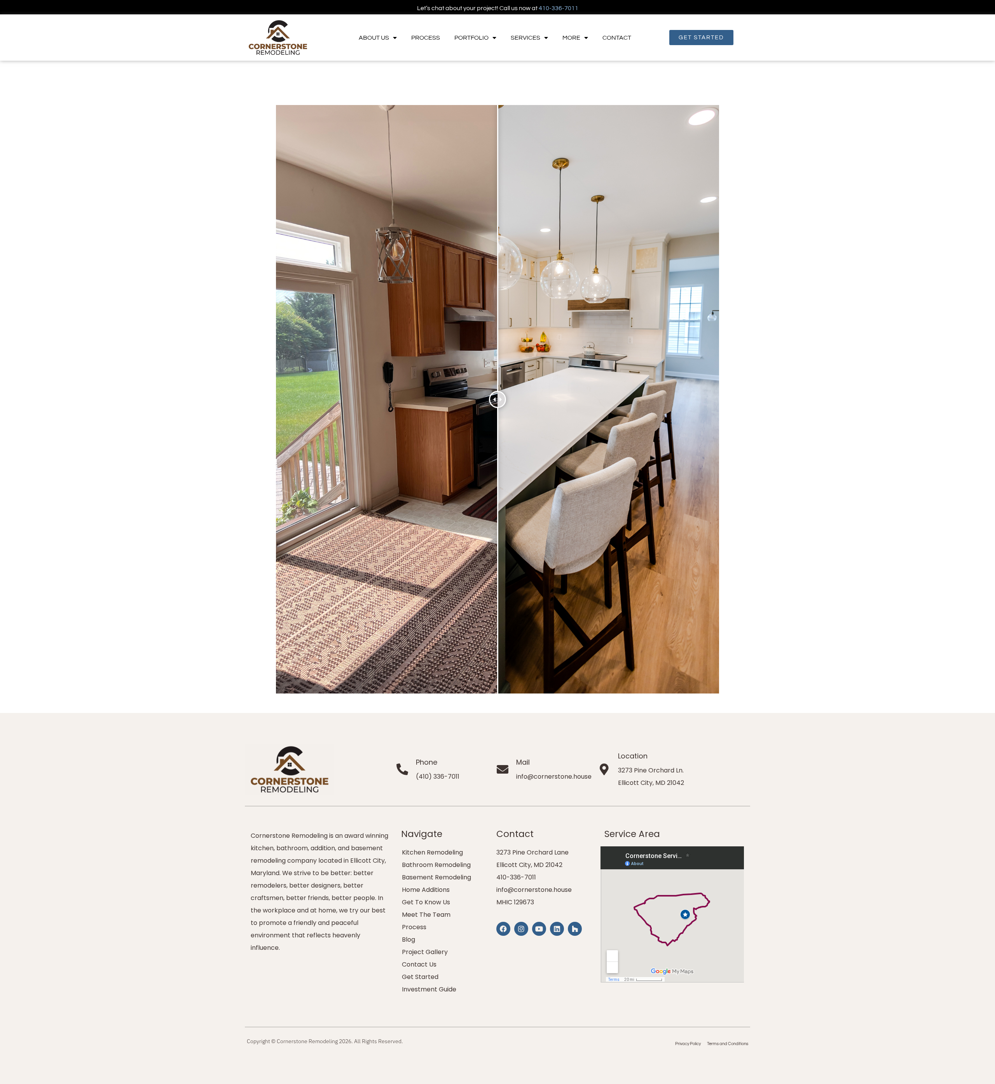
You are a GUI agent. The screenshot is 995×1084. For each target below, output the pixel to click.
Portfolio (471, 38)
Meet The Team (426, 914)
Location (633, 756)
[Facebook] (503, 929)
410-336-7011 (558, 8)
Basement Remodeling (436, 877)
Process (425, 38)
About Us (374, 38)
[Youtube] (539, 929)
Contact (616, 38)
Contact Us (419, 964)
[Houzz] (575, 929)
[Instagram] (521, 929)
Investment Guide (429, 989)
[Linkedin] (557, 929)
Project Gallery (425, 951)
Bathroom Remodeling (436, 864)
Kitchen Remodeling (432, 852)
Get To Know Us (426, 902)
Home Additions (426, 889)
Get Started (420, 976)
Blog (408, 939)
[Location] (604, 769)
